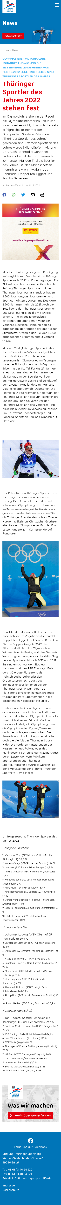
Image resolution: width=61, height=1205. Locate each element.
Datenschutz (10, 1190)
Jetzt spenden (13, 36)
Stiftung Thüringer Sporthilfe (9, 6)
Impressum (9, 1186)
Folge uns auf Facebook (30, 1147)
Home (5, 50)
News (15, 50)
